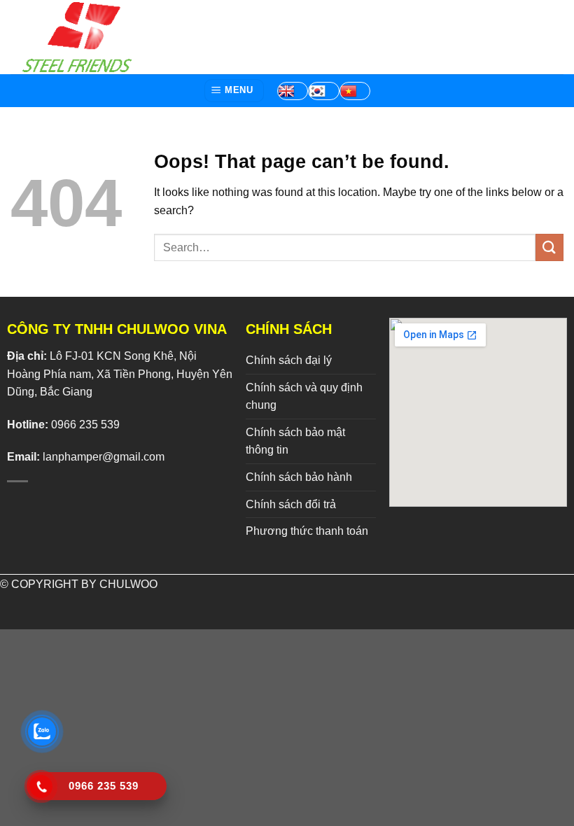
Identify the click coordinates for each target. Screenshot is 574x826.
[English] (292, 91)
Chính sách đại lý (289, 360)
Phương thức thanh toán (307, 531)
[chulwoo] (80, 37)
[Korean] (323, 91)
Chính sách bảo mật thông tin (295, 441)
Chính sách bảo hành (299, 477)
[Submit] (550, 247)
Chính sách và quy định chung (304, 397)
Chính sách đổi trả (291, 504)
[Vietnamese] (355, 91)
